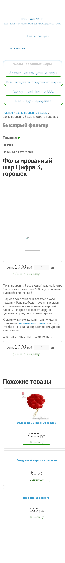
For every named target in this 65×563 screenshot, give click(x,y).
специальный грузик (32, 323)
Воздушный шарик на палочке (36, 460)
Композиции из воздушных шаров (33, 82)
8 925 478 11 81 (32, 19)
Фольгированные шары (32, 63)
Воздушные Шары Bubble (33, 91)
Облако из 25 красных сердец (36, 423)
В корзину (36, 442)
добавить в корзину (26, 274)
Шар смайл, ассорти (36, 497)
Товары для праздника (33, 101)
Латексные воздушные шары (33, 72)
